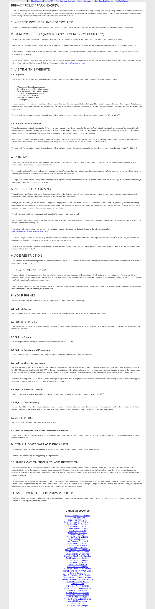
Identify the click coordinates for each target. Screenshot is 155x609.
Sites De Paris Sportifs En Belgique (77, 575)
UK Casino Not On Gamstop (77, 554)
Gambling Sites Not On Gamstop (77, 556)
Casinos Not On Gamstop (77, 524)
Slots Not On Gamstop (77, 539)
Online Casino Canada (77, 545)
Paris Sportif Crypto (78, 535)
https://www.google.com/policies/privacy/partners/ (30, 231)
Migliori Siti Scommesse (77, 601)
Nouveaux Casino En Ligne (77, 595)
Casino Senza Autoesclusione (77, 516)
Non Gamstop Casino (77, 531)
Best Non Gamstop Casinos (77, 552)
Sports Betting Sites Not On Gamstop (78, 571)
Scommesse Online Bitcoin (77, 581)
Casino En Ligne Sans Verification (78, 522)
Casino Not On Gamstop (77, 528)
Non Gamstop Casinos (77, 533)
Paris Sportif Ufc (77, 584)
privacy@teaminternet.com (75, 63)
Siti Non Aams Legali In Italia (77, 593)
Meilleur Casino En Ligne (77, 537)
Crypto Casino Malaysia (77, 597)
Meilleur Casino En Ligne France (77, 588)
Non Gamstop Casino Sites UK (77, 550)
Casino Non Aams (77, 518)
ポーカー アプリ (77, 603)
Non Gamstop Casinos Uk (77, 541)
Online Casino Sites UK (77, 565)
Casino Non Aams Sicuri (77, 520)
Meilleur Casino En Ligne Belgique (77, 577)
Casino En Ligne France (77, 590)
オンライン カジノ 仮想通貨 (77, 586)
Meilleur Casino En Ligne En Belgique (77, 579)
